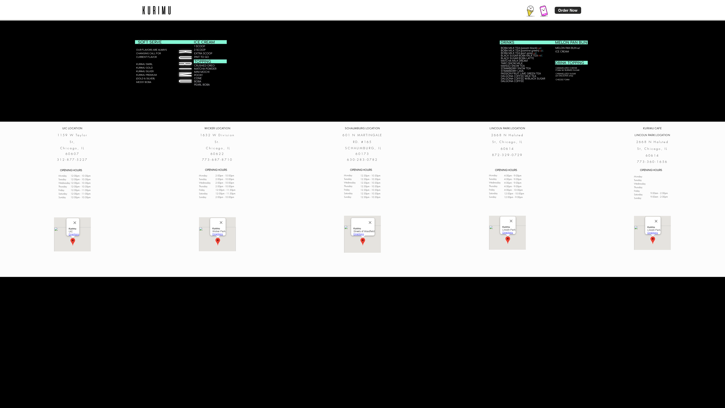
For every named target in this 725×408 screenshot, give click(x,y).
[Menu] (530, 10)
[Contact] (543, 10)
